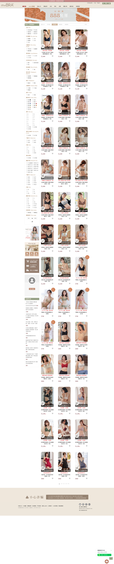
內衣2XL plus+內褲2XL (32, 164)
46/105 (29, 184)
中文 (95, 2)
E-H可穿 (35, 157)
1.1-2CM (35, 55)
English (98, 2)
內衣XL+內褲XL (31, 172)
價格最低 (60, 24)
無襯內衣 (35, 31)
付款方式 (20, 505)
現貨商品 (29, 212)
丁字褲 (35, 88)
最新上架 (43, 24)
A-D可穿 (35, 127)
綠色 (28, 105)
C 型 (28, 42)
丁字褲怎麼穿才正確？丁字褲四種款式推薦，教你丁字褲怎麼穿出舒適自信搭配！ (32, 356)
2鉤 (28, 69)
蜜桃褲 (29, 89)
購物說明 (29, 505)
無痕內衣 (29, 31)
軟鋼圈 (29, 40)
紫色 (28, 101)
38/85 (35, 142)
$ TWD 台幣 (89, 2)
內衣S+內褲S (30, 170)
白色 (35, 99)
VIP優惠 (24, 505)
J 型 (34, 38)
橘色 (35, 105)
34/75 (35, 140)
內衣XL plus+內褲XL (38, 170)
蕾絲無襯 (29, 50)
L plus (29, 207)
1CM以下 (29, 55)
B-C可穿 (35, 135)
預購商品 (35, 212)
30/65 (29, 177)
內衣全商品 (30, 29)
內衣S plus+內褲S (37, 168)
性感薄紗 (29, 76)
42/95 (29, 182)
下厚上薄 (29, 48)
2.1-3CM (29, 57)
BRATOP (35, 33)
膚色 (35, 107)
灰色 (28, 109)
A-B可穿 (29, 135)
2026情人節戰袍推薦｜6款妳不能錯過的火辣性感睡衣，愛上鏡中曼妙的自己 (32, 329)
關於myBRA (44, 505)
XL (34, 149)
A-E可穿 (29, 128)
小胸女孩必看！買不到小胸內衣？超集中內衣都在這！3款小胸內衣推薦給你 (32, 316)
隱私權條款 (61, 505)
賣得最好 (54, 24)
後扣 (28, 62)
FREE (35, 152)
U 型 (35, 40)
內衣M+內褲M (36, 166)
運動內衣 (29, 33)
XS (28, 189)
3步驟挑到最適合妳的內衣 (31, 335)
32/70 (29, 140)
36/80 (29, 142)
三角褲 (29, 88)
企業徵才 (50, 505)
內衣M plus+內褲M (31, 168)
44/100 (35, 182)
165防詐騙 (55, 505)
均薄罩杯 (35, 48)
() (106, 3)
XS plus (35, 203)
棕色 (28, 107)
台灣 (28, 94)
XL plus (35, 207)
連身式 (29, 82)
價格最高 (66, 24)
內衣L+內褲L (36, 164)
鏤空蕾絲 (29, 77)
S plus (29, 205)
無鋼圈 (29, 38)
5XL (28, 152)
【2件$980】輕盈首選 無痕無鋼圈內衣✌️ (57, 1)
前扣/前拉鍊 (36, 62)
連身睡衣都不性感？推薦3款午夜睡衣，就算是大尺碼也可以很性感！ (32, 342)
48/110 (35, 184)
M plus (35, 205)
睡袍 (35, 82)
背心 (28, 64)
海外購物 (34, 505)
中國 (35, 94)
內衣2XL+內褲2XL (37, 162)
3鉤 (34, 69)
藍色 (28, 103)
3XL (34, 151)
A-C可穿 (29, 127)
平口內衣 (35, 29)
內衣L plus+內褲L (31, 166)
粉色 (35, 101)
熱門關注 (48, 24)
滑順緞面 (35, 76)
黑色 (28, 99)
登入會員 (32, 289)
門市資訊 (39, 505)
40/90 (35, 180)
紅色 (35, 103)
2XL (28, 151)
